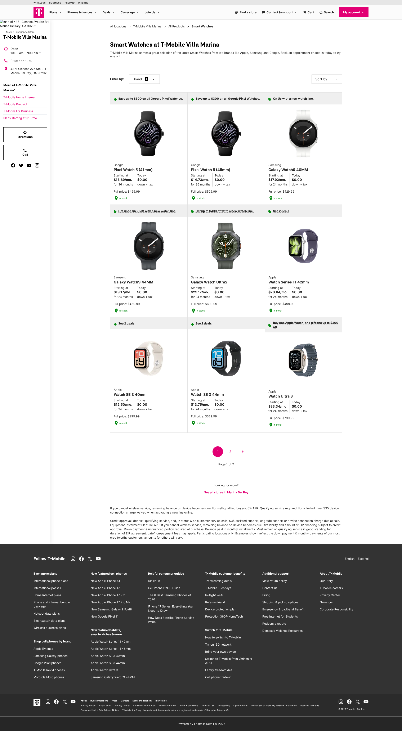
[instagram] (37, 165)
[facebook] (13, 165)
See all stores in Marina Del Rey (226, 492)
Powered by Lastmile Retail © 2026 (201, 724)
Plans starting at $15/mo (20, 118)
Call (25, 152)
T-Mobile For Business (18, 111)
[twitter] (21, 165)
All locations (118, 26)
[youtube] (29, 165)
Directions (25, 135)
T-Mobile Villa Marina (147, 26)
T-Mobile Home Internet (19, 97)
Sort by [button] (327, 79)
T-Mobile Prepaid (15, 104)
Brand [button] (137, 79)
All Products (176, 26)
